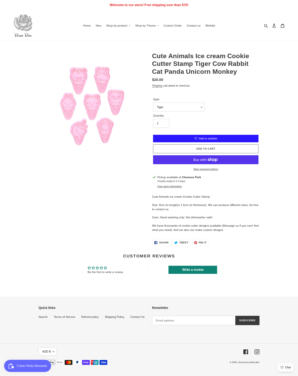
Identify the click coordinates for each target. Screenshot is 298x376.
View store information (169, 186)
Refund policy (90, 316)
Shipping (157, 85)
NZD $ (46, 351)
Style (156, 99)
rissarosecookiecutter (248, 362)
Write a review (193, 269)
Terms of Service (64, 316)
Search (43, 316)
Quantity (158, 115)
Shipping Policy (114, 316)
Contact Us (137, 316)
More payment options (206, 169)
